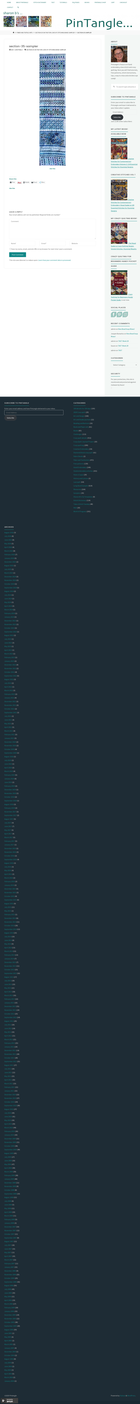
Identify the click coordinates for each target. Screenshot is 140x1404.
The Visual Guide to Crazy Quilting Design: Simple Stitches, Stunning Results (123, 246)
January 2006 (9, 1311)
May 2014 (7, 944)
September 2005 (10, 1326)
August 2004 (8, 1359)
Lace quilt (77, 482)
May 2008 (7, 1208)
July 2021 (7, 716)
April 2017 (8, 834)
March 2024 (8, 610)
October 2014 (9, 925)
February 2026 (9, 554)
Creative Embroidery (81, 449)
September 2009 (10, 1149)
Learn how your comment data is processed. (54, 260)
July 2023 (7, 639)
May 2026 (7, 543)
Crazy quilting (79, 445)
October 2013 (9, 969)
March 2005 (8, 1344)
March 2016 (8, 878)
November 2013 (10, 966)
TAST (120, 350)
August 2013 (8, 977)
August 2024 (8, 591)
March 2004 (8, 1377)
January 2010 (9, 1135)
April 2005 (8, 1340)
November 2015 (10, 892)
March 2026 (8, 551)
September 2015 (10, 900)
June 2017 (8, 826)
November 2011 (10, 1054)
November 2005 (10, 1319)
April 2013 (8, 992)
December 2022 (10, 665)
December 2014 (10, 918)
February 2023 (9, 657)
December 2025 (10, 562)
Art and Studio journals (82, 419)
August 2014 (8, 933)
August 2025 (8, 565)
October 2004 (9, 1355)
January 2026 (9, 558)
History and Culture (81, 478)
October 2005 (9, 1322)
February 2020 (9, 775)
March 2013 (8, 995)
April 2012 (8, 1036)
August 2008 (8, 1197)
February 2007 (9, 1263)
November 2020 (10, 745)
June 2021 (8, 720)
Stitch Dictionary (80, 500)
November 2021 (10, 705)
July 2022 (7, 683)
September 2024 (10, 588)
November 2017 (10, 812)
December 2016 (10, 848)
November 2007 (10, 1230)
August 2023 (8, 635)
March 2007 (8, 1260)
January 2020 (9, 779)
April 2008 (8, 1212)
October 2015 (9, 896)
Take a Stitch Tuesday (82, 504)
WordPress (131, 1395)
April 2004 (8, 1374)
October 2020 (9, 749)
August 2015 (8, 903)
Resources (77, 489)
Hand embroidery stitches (83, 471)
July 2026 (7, 536)
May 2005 (7, 1337)
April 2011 (8, 1080)
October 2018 (9, 797)
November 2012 (10, 1010)
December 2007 (10, 1227)
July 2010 (7, 1113)
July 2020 (7, 760)
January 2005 (9, 1348)
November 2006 (10, 1274)
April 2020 (8, 768)
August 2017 (8, 819)
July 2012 (7, 1025)
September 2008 (10, 1194)
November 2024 (10, 580)
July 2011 (7, 1069)
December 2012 (10, 1006)
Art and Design (79, 416)
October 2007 (9, 1234)
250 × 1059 (14, 50)
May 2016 (7, 870)
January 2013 (9, 1003)
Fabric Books (78, 456)
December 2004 (10, 1352)
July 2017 (7, 823)
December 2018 (10, 789)
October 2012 (9, 1014)
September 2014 (10, 929)
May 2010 (7, 1120)
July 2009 (7, 1157)
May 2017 (7, 830)
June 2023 (8, 643)
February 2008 (9, 1219)
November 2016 (10, 852)
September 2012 (10, 1017)
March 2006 (8, 1304)
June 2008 (8, 1205)
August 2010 (8, 1109)
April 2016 (8, 874)
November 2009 (10, 1142)
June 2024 (8, 598)
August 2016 (8, 863)
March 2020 (8, 771)
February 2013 (9, 999)
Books (76, 431)
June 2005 (8, 1333)
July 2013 (7, 981)
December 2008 (10, 1183)
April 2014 (8, 947)
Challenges (78, 434)
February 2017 (9, 841)
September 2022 (10, 676)
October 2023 (9, 628)
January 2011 (9, 1091)
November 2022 (10, 668)
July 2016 (7, 867)
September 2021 (10, 712)
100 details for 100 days (82, 408)
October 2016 (9, 856)
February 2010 (9, 1131)
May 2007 (7, 1252)
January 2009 (9, 1179)
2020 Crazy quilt (79, 412)
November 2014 (10, 922)
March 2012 (8, 1039)
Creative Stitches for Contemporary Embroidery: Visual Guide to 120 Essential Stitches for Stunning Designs (122, 205)
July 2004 (7, 1363)
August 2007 (8, 1241)
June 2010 (8, 1116)
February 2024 (9, 613)
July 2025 (7, 569)
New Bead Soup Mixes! (126, 329)
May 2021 (7, 723)
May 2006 (7, 1296)
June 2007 (8, 1249)
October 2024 (9, 584)
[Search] (18, 7)
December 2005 (10, 1315)
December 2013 (10, 962)
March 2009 (8, 1172)
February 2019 (9, 786)
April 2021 (8, 727)
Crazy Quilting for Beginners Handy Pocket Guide (122, 297)
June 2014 (8, 940)
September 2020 (10, 753)
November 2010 (10, 1098)
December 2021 (10, 701)
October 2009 (9, 1146)
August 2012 (8, 1021)
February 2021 (9, 734)
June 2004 (8, 1366)
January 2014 (9, 959)
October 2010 (9, 1102)
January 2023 (9, 661)
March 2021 (8, 731)
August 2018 (8, 804)
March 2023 (8, 654)
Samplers (77, 493)
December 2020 (10, 742)
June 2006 (8, 1293)
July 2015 (7, 907)
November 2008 (10, 1186)
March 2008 (8, 1216)
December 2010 (10, 1094)
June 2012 (8, 1028)
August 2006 (8, 1285)
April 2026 (8, 547)
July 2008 (7, 1201)
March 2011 (8, 1083)
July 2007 (7, 1245)
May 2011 (7, 1076)
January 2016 (9, 885)
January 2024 (9, 617)
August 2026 (8, 532)
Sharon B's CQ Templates (83, 497)
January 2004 (9, 1381)
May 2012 (7, 1032)
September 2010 (10, 1105)
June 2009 (8, 1161)
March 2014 (8, 951)
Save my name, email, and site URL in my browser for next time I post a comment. (41, 249)
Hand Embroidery (80, 467)
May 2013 (7, 988)
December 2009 (10, 1139)
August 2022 (8, 679)
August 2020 (8, 756)
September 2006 (10, 1282)
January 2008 (9, 1223)
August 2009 (8, 1153)
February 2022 (9, 694)
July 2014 (7, 936)
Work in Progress (80, 511)
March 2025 (8, 573)
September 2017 (10, 815)
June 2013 (8, 984)
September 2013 (10, 973)
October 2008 (9, 1190)
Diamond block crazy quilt (83, 452)
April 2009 (8, 1168)
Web (75, 508)
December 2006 (10, 1271)
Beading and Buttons (81, 423)
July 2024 (7, 595)
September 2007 (10, 1238)
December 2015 (10, 889)
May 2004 (7, 1370)
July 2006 (7, 1289)
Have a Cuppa (78, 475)
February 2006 (9, 1307)
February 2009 (9, 1175)
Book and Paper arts (81, 427)
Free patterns (79, 464)
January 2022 (9, 698)
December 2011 (10, 1050)
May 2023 (7, 646)
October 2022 (9, 672)
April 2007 (8, 1256)
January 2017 (9, 845)
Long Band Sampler (81, 486)
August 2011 (8, 1065)
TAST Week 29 (123, 341)
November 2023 (10, 624)
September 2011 (10, 1061)
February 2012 (9, 1043)
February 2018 (9, 808)
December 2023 (10, 621)
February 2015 (9, 914)
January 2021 (9, 738)
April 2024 (8, 606)
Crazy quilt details (80, 438)
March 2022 (8, 690)
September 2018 (10, 801)
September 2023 (10, 632)
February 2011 (9, 1087)
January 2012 (9, 1047)
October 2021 (9, 709)
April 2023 (8, 650)
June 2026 (8, 540)
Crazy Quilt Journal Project (84, 442)
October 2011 (9, 1058)
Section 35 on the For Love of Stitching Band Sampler (55, 33)
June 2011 (8, 1072)
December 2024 (10, 576)
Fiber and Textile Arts (25, 33)
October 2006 (9, 1278)
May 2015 (7, 911)
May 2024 (7, 602)
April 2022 (8, 687)
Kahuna (122, 1395)
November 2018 (10, 793)
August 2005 (8, 1330)
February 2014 (9, 955)
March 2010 (8, 1127)
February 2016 (9, 881)
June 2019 (8, 782)
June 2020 (8, 764)
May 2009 (7, 1164)
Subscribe (117, 117)
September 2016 (10, 859)
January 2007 (9, 1267)
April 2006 (8, 1300)
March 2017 (8, 837)
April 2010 (8, 1124)
